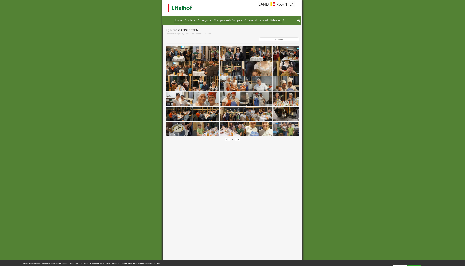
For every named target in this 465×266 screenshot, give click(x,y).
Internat (253, 20)
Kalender (275, 20)
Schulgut (203, 20)
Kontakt (264, 20)
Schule (189, 20)
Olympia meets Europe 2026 (230, 20)
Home (178, 20)
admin (187, 34)
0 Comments (197, 34)
